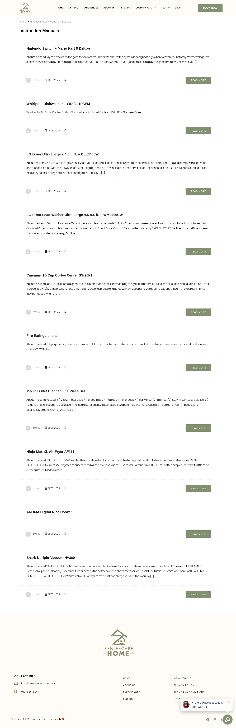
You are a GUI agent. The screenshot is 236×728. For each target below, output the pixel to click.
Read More (198, 80)
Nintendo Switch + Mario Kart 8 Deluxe (58, 48)
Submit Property (146, 7)
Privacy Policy (184, 685)
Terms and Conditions (189, 692)
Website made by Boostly (47, 719)
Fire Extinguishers (41, 336)
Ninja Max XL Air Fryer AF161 (50, 452)
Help (164, 7)
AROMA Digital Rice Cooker (49, 512)
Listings (73, 7)
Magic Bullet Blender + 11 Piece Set (55, 391)
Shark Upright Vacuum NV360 (50, 558)
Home (60, 7)
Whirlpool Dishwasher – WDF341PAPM (58, 104)
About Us (109, 7)
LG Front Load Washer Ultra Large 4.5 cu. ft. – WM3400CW (74, 215)
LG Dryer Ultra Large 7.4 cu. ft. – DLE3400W (62, 154)
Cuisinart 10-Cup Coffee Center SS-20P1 (59, 275)
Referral (125, 7)
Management (182, 678)
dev (38, 80)
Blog (178, 7)
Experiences (90, 7)
